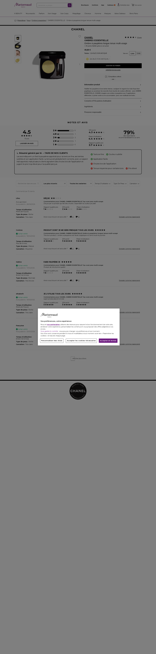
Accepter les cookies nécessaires (81, 341)
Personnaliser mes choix (51, 341)
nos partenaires (53, 325)
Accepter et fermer (108, 341)
